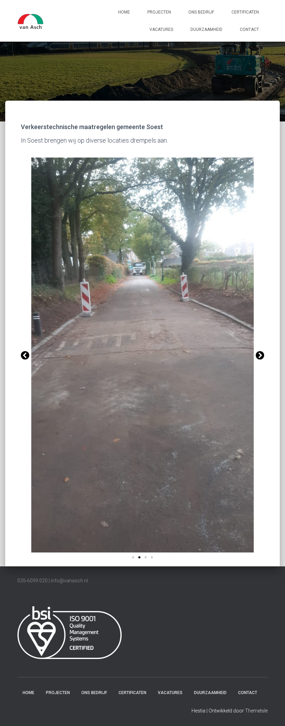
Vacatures (161, 29)
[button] (25, 355)
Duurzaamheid (206, 29)
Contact (249, 29)
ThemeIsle (256, 711)
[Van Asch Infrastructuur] (30, 20)
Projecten (159, 12)
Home (124, 12)
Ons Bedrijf (201, 12)
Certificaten (245, 12)
